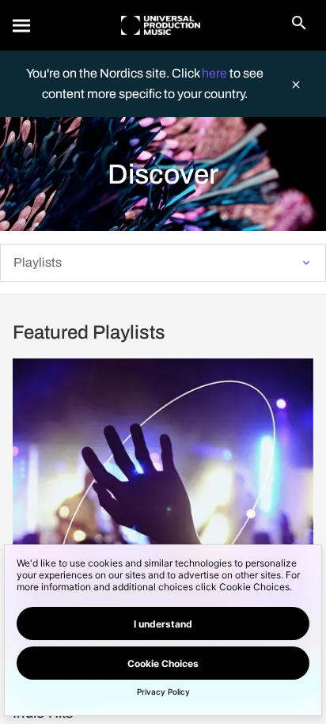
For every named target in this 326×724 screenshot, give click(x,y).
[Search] (22, 25)
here (215, 73)
